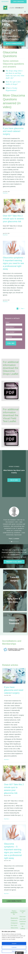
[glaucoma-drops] (11, 383)
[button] (14, 74)
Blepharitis (14, 918)
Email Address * (10, 327)
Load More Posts (14, 901)
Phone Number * (10, 332)
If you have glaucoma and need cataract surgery (13, 131)
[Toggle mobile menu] (25, 11)
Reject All (14, 951)
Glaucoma (14, 928)
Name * (8, 322)
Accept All (14, 943)
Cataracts (14, 920)
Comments (9, 337)
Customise (14, 947)
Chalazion (14, 923)
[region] (14, 941)
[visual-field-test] (11, 430)
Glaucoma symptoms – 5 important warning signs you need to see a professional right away (14, 263)
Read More (5, 193)
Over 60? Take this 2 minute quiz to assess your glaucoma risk (13, 219)
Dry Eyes (14, 925)
